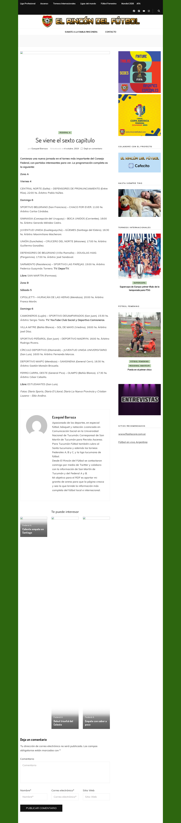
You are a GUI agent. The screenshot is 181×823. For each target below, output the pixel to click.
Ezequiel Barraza (40, 148)
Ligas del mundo (88, 3)
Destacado (152, 283)
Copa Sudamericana (132, 283)
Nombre (25, 790)
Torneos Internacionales (64, 3)
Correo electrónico (62, 790)
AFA (138, 3)
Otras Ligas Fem (139, 361)
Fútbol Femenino (109, 3)
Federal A (65, 133)
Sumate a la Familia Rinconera (81, 32)
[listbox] (139, 265)
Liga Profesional (27, 3)
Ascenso (44, 3)
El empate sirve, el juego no (139, 290)
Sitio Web (88, 790)
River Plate (139, 287)
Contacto (110, 32)
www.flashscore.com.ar (132, 434)
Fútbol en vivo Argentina (132, 442)
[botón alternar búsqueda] (159, 11)
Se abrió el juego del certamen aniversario (139, 365)
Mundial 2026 (127, 3)
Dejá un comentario (93, 148)
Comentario (27, 758)
